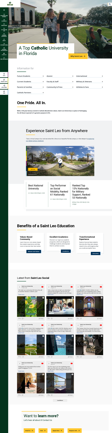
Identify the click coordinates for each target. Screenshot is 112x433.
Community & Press (54, 87)
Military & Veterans (84, 81)
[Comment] (51, 318)
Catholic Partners (24, 92)
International (81, 76)
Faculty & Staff (52, 81)
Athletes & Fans (82, 87)
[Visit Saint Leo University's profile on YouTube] (20, 287)
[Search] (110, 4)
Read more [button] (21, 294)
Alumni (49, 76)
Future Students (23, 76)
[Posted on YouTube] (42, 287)
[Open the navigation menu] (4, 10)
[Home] (10, 4)
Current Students (24, 81)
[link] (78, 56)
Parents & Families (24, 87)
